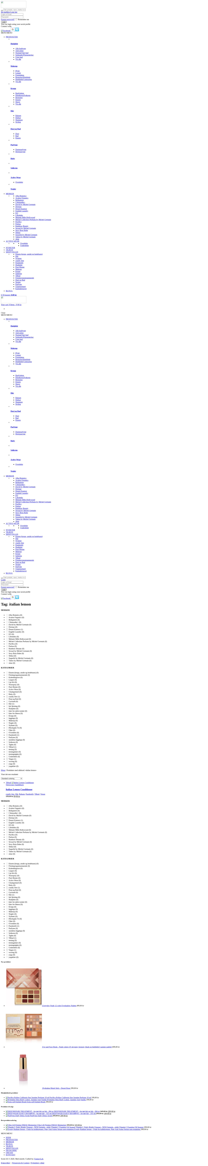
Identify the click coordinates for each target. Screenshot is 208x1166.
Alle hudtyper (20, 49)
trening (13, 749)
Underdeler (24, 246)
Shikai (17, 233)
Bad (17, 136)
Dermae (18, 207)
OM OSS (9, 1153)
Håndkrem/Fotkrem (22, 95)
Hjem (3, 770)
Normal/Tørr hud (21, 53)
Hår (12, 111)
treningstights (15, 754)
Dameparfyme (20, 150)
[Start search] (2, 10)
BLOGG (9, 291)
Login (3, 580)
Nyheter (18, 258)
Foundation (19, 75)
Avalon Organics (21, 198)
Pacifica (18, 222)
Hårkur (18, 118)
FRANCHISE (11, 1150)
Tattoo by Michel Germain (25, 237)
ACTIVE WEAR (12, 241)
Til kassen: (9, 295)
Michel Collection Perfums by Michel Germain (33, 220)
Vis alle (18, 59)
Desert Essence (21, 209)
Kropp (13, 88)
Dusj (17, 134)
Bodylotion (19, 93)
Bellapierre (19, 200)
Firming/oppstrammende (24, 278)
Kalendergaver (21, 289)
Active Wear (16, 177)
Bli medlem (5, 12)
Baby (13, 159)
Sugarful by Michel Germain (26, 235)
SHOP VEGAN (12, 252)
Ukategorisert (20, 287)
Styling (18, 122)
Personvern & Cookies (20, 1163)
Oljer (12, 730)
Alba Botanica (20, 196)
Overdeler (19, 182)
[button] (6, 31)
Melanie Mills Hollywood (25, 217)
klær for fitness (16, 713)
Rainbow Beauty (21, 226)
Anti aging (19, 51)
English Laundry (21, 211)
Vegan (12, 759)
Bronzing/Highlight (22, 77)
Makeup (14, 66)
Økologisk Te (15, 728)
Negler (13, 189)
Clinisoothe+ (20, 202)
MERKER (10, 194)
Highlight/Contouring (23, 79)
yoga (12, 764)
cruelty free (19, 261)
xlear (17, 239)
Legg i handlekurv (17, 785)
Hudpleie (14, 44)
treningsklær (15, 752)
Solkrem (14, 168)
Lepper (18, 73)
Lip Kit (13, 682)
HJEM (8, 1137)
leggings (13, 718)
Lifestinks (19, 215)
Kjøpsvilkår (5, 1163)
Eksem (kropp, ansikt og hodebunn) (29, 254)
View (8, 785)
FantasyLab (38, 1159)
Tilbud (17, 276)
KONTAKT (10, 1155)
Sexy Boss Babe (21, 230)
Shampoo (19, 120)
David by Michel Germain (25, 204)
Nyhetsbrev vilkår (37, 1163)
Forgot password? (8, 19)
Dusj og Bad (16, 129)
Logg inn (13, 12)
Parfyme (14, 145)
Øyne (17, 71)
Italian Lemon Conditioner (19, 789)
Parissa (18, 224)
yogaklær (13, 766)
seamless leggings (17, 740)
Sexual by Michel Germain (25, 228)
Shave (17, 102)
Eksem (18, 100)
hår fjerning (14, 706)
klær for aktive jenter (18, 711)
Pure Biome (19, 267)
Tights (12, 745)
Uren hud (19, 57)
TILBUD (9, 250)
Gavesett (13, 701)
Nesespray (14, 685)
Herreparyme (20, 152)
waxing (13, 761)
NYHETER (10, 248)
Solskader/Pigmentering (24, 55)
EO (16, 213)
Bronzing (19, 98)
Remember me (23, 19)
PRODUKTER (12, 37)
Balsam (18, 116)
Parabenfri (19, 263)
